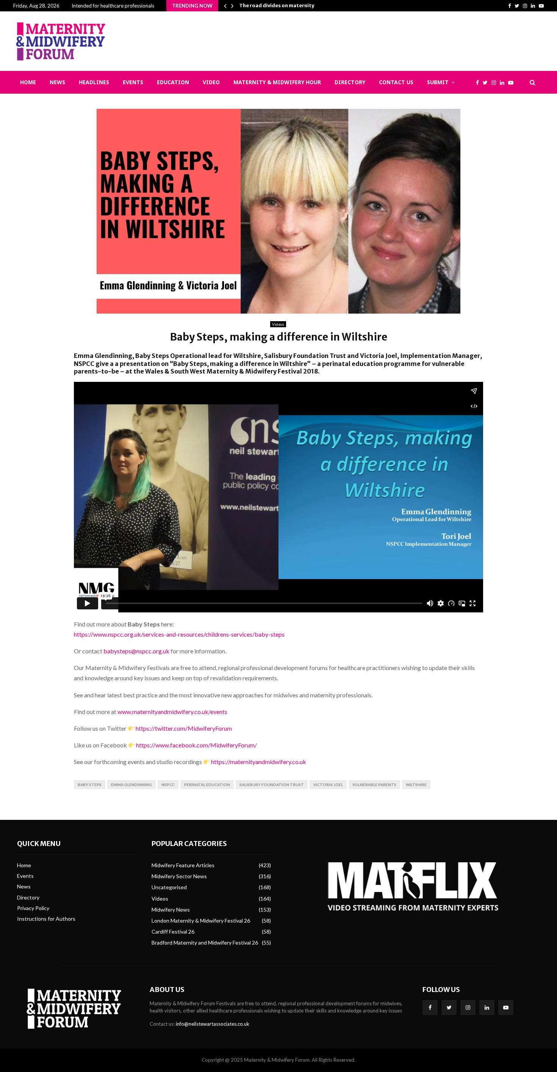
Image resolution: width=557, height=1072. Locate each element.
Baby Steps (90, 784)
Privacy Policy (33, 908)
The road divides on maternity (276, 5)
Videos (278, 324)
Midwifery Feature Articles (183, 865)
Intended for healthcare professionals (113, 6)
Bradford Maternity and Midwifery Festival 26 (205, 942)
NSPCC (168, 784)
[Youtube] (512, 82)
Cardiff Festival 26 (173, 931)
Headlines (94, 82)
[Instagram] (495, 82)
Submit (438, 82)
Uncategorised (169, 887)
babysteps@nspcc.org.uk (136, 651)
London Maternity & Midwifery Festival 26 (201, 920)
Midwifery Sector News (179, 876)
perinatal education (207, 784)
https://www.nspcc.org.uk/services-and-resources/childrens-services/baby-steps (179, 634)
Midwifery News (171, 909)
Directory (350, 82)
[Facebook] (479, 82)
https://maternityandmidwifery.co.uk (258, 761)
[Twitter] (487, 82)
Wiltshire (416, 784)
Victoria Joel (328, 784)
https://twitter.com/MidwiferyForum (184, 728)
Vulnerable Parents (374, 784)
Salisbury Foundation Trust (271, 784)
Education (173, 82)
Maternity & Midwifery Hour (277, 82)
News (57, 82)
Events (133, 82)
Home (28, 82)
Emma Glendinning (131, 784)
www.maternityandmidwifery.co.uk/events (172, 711)
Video (211, 82)
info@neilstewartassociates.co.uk (212, 1024)
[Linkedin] (504, 82)
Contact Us (396, 82)
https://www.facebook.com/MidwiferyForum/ (196, 745)
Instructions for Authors (46, 918)
